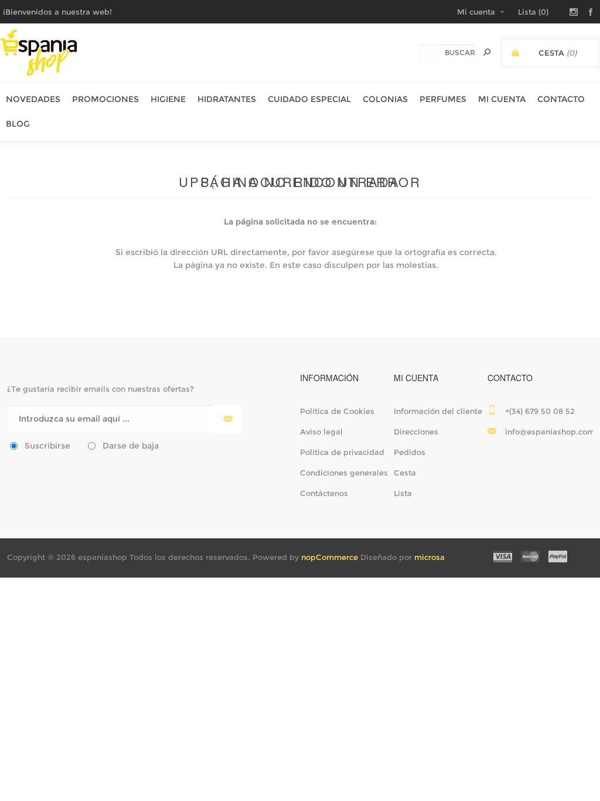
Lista (403, 493)
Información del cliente (438, 411)
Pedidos (409, 452)
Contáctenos (324, 493)
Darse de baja (131, 445)
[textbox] (447, 52)
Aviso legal (321, 431)
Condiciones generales (344, 472)
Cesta (405, 472)
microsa (429, 557)
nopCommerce (329, 557)
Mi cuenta (476, 11)
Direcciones (416, 431)
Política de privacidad (342, 452)
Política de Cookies (337, 411)
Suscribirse (47, 445)
